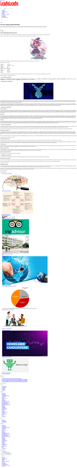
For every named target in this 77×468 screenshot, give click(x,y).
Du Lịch (3, 397)
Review (3, 13)
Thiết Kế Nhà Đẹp (4, 412)
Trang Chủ (3, 10)
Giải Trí (3, 430)
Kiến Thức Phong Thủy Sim (6, 404)
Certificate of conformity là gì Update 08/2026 (8, 218)
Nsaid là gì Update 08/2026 (6, 373)
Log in (3, 419)
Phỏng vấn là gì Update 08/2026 (6, 328)
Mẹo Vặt (3, 406)
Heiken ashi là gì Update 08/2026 (7, 356)
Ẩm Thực (3, 12)
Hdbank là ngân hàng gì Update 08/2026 (8, 309)
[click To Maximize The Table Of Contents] (0, 28)
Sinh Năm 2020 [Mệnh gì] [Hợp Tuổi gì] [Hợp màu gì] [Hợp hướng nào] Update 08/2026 (14, 381)
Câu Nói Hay (4, 15)
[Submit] (4, 9)
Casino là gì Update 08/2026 (6, 330)
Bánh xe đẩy (4, 451)
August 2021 (4, 387)
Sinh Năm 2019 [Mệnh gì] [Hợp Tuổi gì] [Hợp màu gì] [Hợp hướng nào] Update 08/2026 (14, 380)
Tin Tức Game (4, 414)
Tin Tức (3, 413)
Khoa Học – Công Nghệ (5, 14)
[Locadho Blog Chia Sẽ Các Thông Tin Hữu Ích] (9, 5)
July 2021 (3, 388)
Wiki (2, 415)
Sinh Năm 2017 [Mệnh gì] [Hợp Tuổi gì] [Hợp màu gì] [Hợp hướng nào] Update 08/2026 (14, 379)
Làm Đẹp (3, 405)
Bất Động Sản (4, 426)
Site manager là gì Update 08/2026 (7, 173)
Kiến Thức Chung (4, 11)
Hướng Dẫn (4, 400)
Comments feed (4, 421)
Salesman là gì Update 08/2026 (6, 190)
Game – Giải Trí (4, 398)
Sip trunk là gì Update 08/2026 (6, 285)
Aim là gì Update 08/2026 (5, 255)
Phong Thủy (4, 16)
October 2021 (4, 386)
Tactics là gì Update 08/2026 (6, 214)
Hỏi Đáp (1, 22)
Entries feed (3, 420)
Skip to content (2, 0)
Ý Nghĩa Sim (4, 416)
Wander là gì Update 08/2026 (6, 215)
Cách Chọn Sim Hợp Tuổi (6, 395)
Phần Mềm (3, 407)
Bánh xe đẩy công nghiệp (6, 452)
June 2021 (3, 389)
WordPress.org (4, 422)
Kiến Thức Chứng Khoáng (6, 434)
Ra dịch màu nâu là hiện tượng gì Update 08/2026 (9, 286)
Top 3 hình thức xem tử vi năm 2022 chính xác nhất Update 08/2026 (11, 378)
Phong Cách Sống (4, 408)
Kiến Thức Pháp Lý (5, 17)
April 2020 (3, 390)
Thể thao (3, 411)
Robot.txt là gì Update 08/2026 (6, 372)
